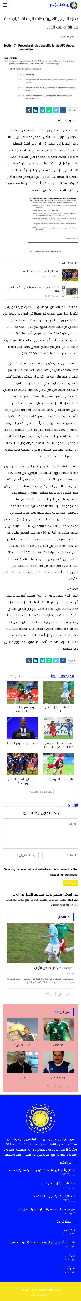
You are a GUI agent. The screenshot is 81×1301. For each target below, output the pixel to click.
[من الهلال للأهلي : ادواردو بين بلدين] (70, 275)
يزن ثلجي (70, 1255)
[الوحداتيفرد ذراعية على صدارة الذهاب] (22, 692)
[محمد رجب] (22, 1062)
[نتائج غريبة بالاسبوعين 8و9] (58, 764)
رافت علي (69, 1229)
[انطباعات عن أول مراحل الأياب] (58, 692)
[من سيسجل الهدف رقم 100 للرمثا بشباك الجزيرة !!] (58, 728)
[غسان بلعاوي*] (22, 1029)
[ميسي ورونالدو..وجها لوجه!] (22, 728)
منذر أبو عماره (67, 1268)
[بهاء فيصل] (58, 1029)
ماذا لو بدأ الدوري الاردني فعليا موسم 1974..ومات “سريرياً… (40, 1242)
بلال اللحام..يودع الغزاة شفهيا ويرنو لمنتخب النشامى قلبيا (33, 289)
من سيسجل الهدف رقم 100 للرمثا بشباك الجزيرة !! (47, 1209)
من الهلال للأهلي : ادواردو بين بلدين (41, 271)
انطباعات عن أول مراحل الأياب (54, 968)
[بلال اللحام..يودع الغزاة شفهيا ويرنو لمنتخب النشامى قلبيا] (70, 292)
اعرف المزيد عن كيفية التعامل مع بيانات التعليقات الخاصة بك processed (42, 902)
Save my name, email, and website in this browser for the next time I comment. (40, 872)
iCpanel (35, 1295)
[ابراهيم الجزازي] (58, 1062)
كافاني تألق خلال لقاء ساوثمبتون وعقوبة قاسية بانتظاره (42, 1170)
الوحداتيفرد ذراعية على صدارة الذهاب (54, 1196)
